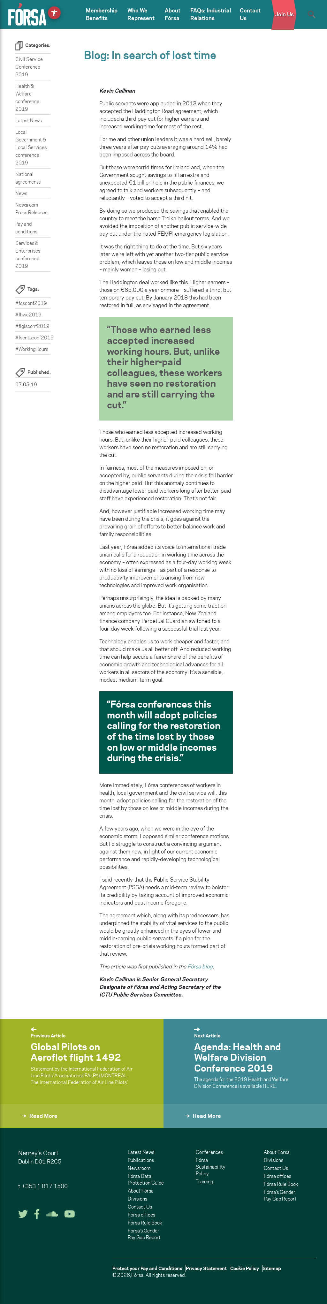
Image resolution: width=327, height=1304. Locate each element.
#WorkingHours (31, 349)
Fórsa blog (200, 966)
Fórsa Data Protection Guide (146, 1179)
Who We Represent (141, 14)
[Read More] (15, 1124)
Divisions (137, 1198)
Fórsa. (138, 1275)
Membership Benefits (102, 14)
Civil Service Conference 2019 (29, 67)
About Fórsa (172, 14)
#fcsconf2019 (31, 303)
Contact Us (250, 14)
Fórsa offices (141, 1214)
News (21, 193)
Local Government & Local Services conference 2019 (31, 147)
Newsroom (139, 1168)
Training (204, 1181)
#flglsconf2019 (32, 326)
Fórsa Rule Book (145, 1222)
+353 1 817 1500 (45, 1186)
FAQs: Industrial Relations (210, 14)
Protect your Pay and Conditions (147, 1268)
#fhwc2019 (28, 314)
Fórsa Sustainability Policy (210, 1167)
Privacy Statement (206, 1268)
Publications (141, 1160)
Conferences (209, 1152)
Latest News (28, 120)
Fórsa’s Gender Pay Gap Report (144, 1234)
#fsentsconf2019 (34, 337)
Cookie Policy (244, 1268)
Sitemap (271, 1268)
